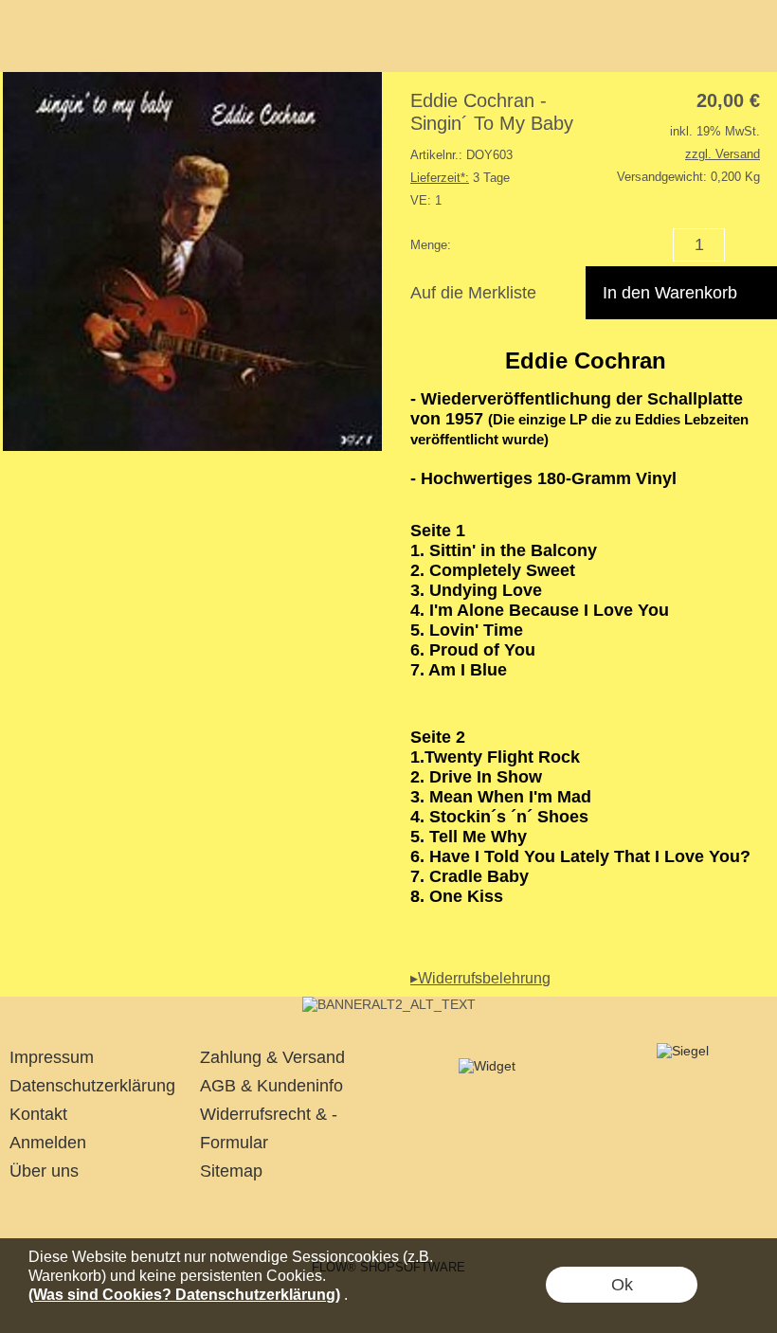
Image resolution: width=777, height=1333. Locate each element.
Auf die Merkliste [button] (473, 292)
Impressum (51, 1057)
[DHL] (313, 1216)
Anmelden (47, 1142)
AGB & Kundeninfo (271, 1085)
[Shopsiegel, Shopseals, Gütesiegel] (487, 1065)
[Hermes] (387, 1216)
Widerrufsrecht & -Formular (268, 1128)
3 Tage (460, 178)
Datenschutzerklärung (92, 1085)
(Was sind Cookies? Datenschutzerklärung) (184, 1295)
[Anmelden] (684, 45)
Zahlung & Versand (272, 1057)
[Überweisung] (461, 1216)
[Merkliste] (718, 45)
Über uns (44, 1171)
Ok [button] (622, 1284)
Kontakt (38, 1114)
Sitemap (231, 1171)
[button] (254, 45)
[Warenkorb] (752, 45)
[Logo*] (34, 38)
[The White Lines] (389, 1004)
